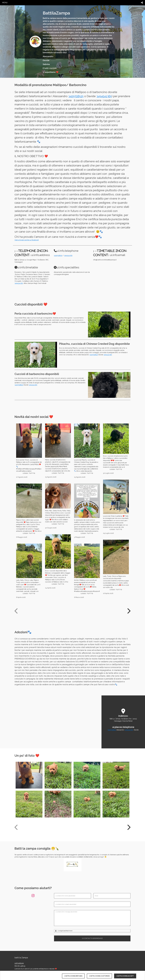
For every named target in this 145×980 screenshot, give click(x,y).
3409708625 (19, 385)
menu (5, 2)
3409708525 (76, 96)
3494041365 (104, 96)
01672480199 (19, 963)
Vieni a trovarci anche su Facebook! (27, 240)
